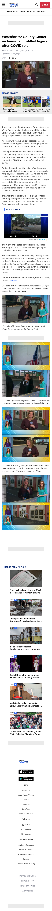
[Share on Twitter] (13, 58)
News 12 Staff (7, 51)
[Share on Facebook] (9, 58)
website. (14, 281)
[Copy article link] (16, 58)
